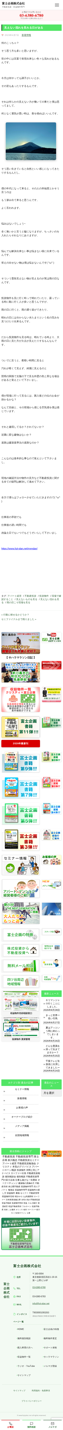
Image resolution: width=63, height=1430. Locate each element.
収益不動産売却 (14, 1206)
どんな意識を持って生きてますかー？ (53, 1049)
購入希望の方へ (25, 1347)
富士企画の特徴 (51, 1329)
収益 (25, 1203)
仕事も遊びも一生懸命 (26, 1180)
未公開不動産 (14, 1186)
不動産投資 (30, 596)
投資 (6, 1210)
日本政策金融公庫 (13, 1200)
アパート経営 (14, 596)
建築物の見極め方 (26, 1183)
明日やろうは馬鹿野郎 (24, 1196)
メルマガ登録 (50, 1366)
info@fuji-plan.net (40, 1303)
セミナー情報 (22, 1089)
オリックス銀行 (21, 1210)
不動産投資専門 (24, 1156)
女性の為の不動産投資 (30, 1200)
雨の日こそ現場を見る (18, 602)
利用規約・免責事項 (41, 1390)
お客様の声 (22, 1107)
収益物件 (11, 1193)
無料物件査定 (50, 1338)
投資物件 (44, 596)
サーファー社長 (18, 1173)
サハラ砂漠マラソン (18, 1213)
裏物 (18, 1193)
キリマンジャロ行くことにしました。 (53, 1003)
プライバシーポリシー (32, 1401)
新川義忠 (12, 1160)
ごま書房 (11, 1210)
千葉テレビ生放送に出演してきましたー (53, 1064)
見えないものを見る (26, 599)
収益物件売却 (8, 1196)
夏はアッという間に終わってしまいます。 (53, 1032)
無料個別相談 (24, 1338)
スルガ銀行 (32, 1203)
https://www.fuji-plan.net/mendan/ (19, 548)
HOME (20, 1329)
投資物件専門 (27, 1186)
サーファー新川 (34, 1210)
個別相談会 (10, 1176)
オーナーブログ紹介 (22, 1116)
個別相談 (21, 1176)
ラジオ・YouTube (26, 1366)
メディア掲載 (22, 1126)
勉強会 (11, 1190)
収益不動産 (6, 1203)
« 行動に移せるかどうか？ (15, 614)
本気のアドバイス (21, 1166)
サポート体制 (50, 1347)
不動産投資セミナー (28, 1160)
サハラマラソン (51, 1357)
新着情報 (26, 35)
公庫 (28, 1213)
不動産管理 (34, 1193)
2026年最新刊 (20, 743)
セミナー (24, 1193)
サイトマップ (24, 1375)
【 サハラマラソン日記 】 (20, 657)
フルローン (26, 1206)
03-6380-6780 (39, 1287)
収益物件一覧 (24, 1357)
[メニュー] (57, 5)
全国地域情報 (22, 1135)
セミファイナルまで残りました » (18, 619)
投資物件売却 (17, 1203)
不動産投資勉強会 (26, 1163)
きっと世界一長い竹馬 (53, 1017)
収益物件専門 (21, 1190)
